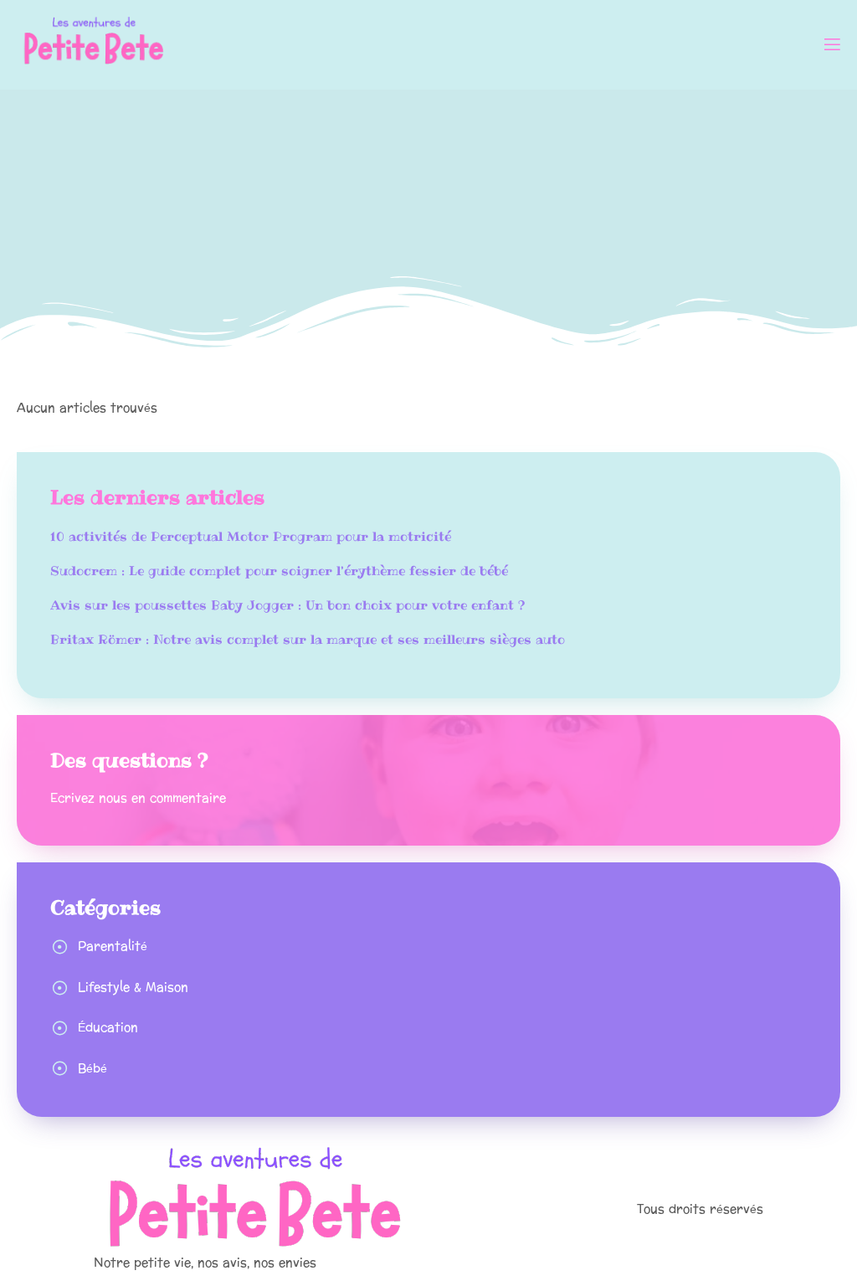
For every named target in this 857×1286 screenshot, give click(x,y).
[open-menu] (831, 46)
